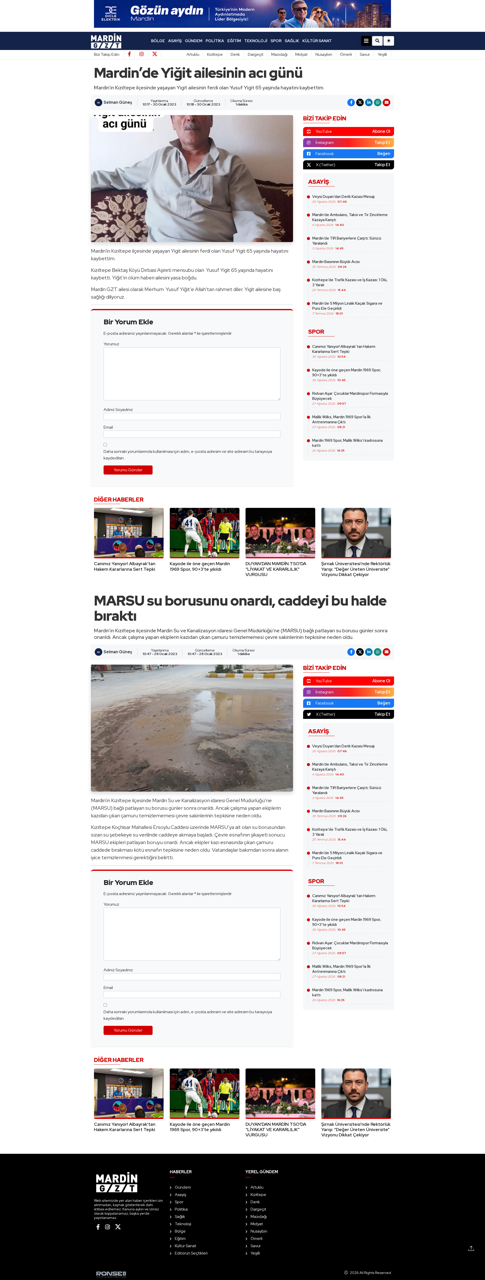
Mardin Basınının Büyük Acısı (336, 264)
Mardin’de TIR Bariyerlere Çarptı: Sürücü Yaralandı (346, 243)
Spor (276, 40)
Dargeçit (255, 54)
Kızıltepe (215, 54)
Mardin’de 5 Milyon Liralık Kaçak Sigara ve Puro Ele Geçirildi (347, 308)
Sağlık (292, 40)
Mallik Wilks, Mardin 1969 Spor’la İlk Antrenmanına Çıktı (341, 421)
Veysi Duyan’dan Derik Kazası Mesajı (343, 199)
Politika (215, 40)
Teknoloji (255, 40)
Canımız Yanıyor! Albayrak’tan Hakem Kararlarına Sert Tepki (343, 351)
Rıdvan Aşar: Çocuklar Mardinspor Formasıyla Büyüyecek (350, 398)
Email (108, 427)
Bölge (158, 40)
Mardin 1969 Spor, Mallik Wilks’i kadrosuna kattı (347, 445)
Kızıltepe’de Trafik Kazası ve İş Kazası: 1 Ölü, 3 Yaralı (349, 284)
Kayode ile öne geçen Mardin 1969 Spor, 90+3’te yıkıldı (346, 375)
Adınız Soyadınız (118, 409)
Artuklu (192, 54)
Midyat (301, 54)
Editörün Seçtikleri (191, 1253)
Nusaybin (324, 54)
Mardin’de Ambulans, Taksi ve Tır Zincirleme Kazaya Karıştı (350, 219)
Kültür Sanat (317, 40)
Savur (365, 54)
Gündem (193, 40)
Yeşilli (382, 54)
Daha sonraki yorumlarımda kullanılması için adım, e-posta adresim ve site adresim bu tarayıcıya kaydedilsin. (188, 455)
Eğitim (234, 40)
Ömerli (346, 54)
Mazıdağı (279, 54)
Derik (235, 54)
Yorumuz (111, 344)
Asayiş (175, 40)
